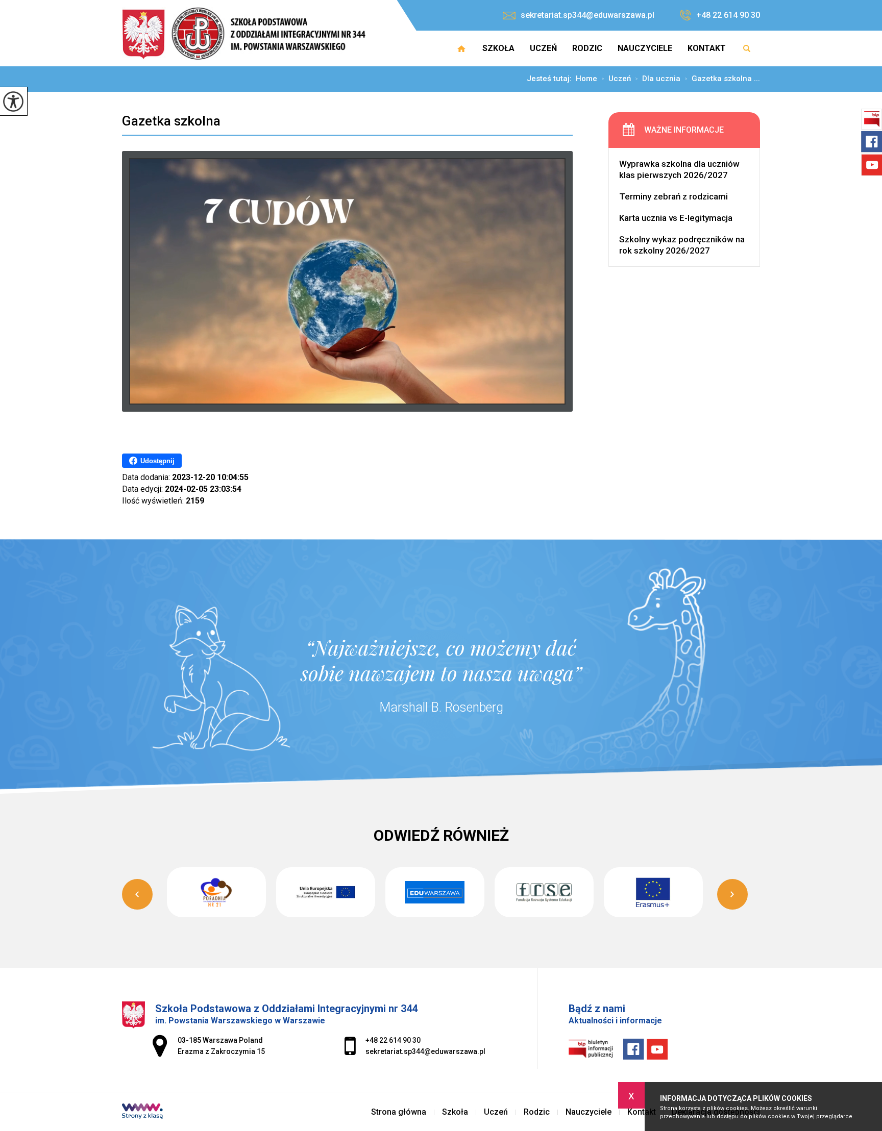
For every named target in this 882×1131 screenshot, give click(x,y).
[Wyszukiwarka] (747, 48)
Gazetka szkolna (171, 121)
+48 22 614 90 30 (728, 15)
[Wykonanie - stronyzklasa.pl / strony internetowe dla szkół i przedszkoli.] (142, 1112)
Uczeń (543, 48)
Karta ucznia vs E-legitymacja (675, 218)
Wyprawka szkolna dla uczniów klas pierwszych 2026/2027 (679, 169)
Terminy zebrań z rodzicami (673, 196)
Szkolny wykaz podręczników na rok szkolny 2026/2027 (682, 245)
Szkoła (498, 48)
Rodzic (587, 48)
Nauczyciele (645, 48)
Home (586, 79)
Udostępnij (157, 461)
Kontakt (707, 48)
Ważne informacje (684, 130)
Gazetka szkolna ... (722, 79)
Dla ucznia (657, 79)
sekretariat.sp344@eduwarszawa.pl (587, 15)
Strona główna (461, 48)
